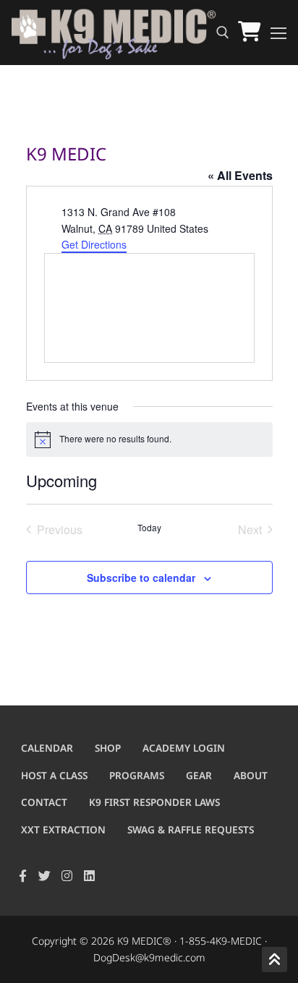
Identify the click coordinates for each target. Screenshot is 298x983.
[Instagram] (67, 876)
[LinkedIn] (89, 876)
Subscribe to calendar (141, 577)
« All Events (240, 175)
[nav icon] (278, 32)
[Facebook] (23, 876)
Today (149, 527)
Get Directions (94, 244)
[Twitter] (45, 876)
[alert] (149, 439)
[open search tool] (222, 32)
